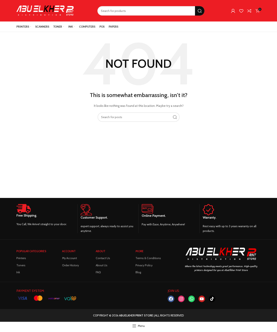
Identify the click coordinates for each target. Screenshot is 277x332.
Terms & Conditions (148, 258)
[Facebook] (171, 299)
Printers (21, 258)
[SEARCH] (199, 11)
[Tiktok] (212, 299)
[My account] (233, 11)
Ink (18, 272)
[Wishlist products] (241, 11)
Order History (70, 265)
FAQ (98, 272)
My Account (69, 258)
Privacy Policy (144, 265)
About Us (101, 265)
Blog (138, 272)
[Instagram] (181, 299)
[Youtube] (201, 299)
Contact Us (103, 258)
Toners (20, 265)
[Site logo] (45, 10)
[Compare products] (249, 11)
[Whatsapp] (191, 299)
